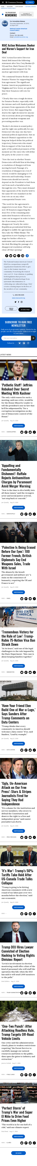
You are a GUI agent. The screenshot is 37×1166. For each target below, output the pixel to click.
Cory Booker (26, 63)
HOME (2, 6)
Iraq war (5, 140)
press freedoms (11, 837)
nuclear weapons (18, 118)
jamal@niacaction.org (21, 37)
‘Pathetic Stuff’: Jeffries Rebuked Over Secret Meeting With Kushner (17, 389)
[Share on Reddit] (30, 432)
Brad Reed (5, 1131)
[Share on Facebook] (6, 255)
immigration (10, 672)
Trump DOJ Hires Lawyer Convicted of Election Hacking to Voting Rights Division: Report (18, 953)
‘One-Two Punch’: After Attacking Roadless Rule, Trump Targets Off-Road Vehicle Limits (18, 1032)
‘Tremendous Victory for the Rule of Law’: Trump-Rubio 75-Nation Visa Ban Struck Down (18, 638)
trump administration (13, 992)
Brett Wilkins (6, 981)
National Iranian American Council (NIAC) (18, 29)
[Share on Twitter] (10, 255)
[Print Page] (22, 255)
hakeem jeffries (11, 432)
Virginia (5, 88)
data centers (11, 749)
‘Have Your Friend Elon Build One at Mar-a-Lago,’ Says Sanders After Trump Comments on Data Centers (18, 713)
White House (20, 232)
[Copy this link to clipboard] (18, 255)
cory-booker (19, 6)
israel (8, 598)
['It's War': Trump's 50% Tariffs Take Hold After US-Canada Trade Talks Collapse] (18, 855)
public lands (11, 1074)
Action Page (25, 310)
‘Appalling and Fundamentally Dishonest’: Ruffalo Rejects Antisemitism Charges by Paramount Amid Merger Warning (17, 475)
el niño (9, 1142)
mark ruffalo (11, 513)
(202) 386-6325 (19, 295)
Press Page (11, 308)
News (3, 432)
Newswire (10, 6)
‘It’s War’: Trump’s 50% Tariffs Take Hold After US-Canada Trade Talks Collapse (17, 876)
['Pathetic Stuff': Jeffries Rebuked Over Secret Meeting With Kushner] (18, 370)
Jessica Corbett (6, 1063)
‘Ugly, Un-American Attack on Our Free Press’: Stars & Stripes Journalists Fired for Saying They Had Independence (16, 793)
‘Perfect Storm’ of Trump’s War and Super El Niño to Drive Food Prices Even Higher (17, 1114)
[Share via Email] (14, 255)
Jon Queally (5, 420)
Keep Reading (18, 425)
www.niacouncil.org (18, 298)
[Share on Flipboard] (26, 432)
